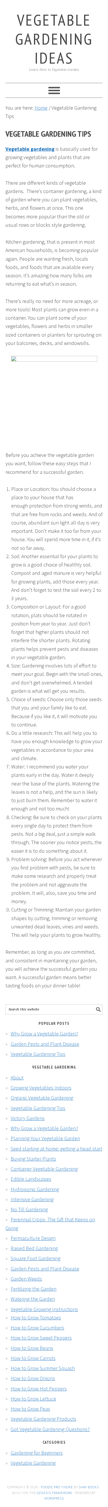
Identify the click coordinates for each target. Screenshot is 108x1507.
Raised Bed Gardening (34, 1248)
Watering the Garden (33, 1299)
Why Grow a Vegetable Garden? (44, 1033)
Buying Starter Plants (33, 1158)
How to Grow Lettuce (33, 1398)
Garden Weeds (26, 1278)
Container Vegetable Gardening (44, 1168)
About (17, 1077)
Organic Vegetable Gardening (42, 1097)
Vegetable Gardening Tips (38, 1054)
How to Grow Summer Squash (43, 1368)
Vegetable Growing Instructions (44, 1309)
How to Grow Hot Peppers (39, 1388)
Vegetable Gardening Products (43, 1419)
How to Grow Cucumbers (37, 1327)
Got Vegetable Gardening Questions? (50, 1429)
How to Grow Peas (30, 1408)
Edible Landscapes (31, 1179)
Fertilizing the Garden (33, 1288)
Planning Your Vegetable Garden (45, 1138)
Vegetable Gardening (33, 1463)
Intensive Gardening (32, 1199)
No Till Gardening (29, 1209)
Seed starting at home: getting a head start (56, 1148)
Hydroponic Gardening (35, 1189)
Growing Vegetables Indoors (41, 1087)
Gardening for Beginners (37, 1452)
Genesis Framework (54, 1493)
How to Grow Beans (32, 1348)
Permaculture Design (33, 1238)
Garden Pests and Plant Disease (45, 1044)
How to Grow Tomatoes (36, 1317)
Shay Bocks (89, 1487)
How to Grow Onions (33, 1378)
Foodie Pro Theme (57, 1487)
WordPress (54, 1498)
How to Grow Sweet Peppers (41, 1337)
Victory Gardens (28, 1118)
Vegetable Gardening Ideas (54, 38)
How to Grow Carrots (33, 1358)
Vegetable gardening (29, 149)
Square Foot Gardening (35, 1258)
